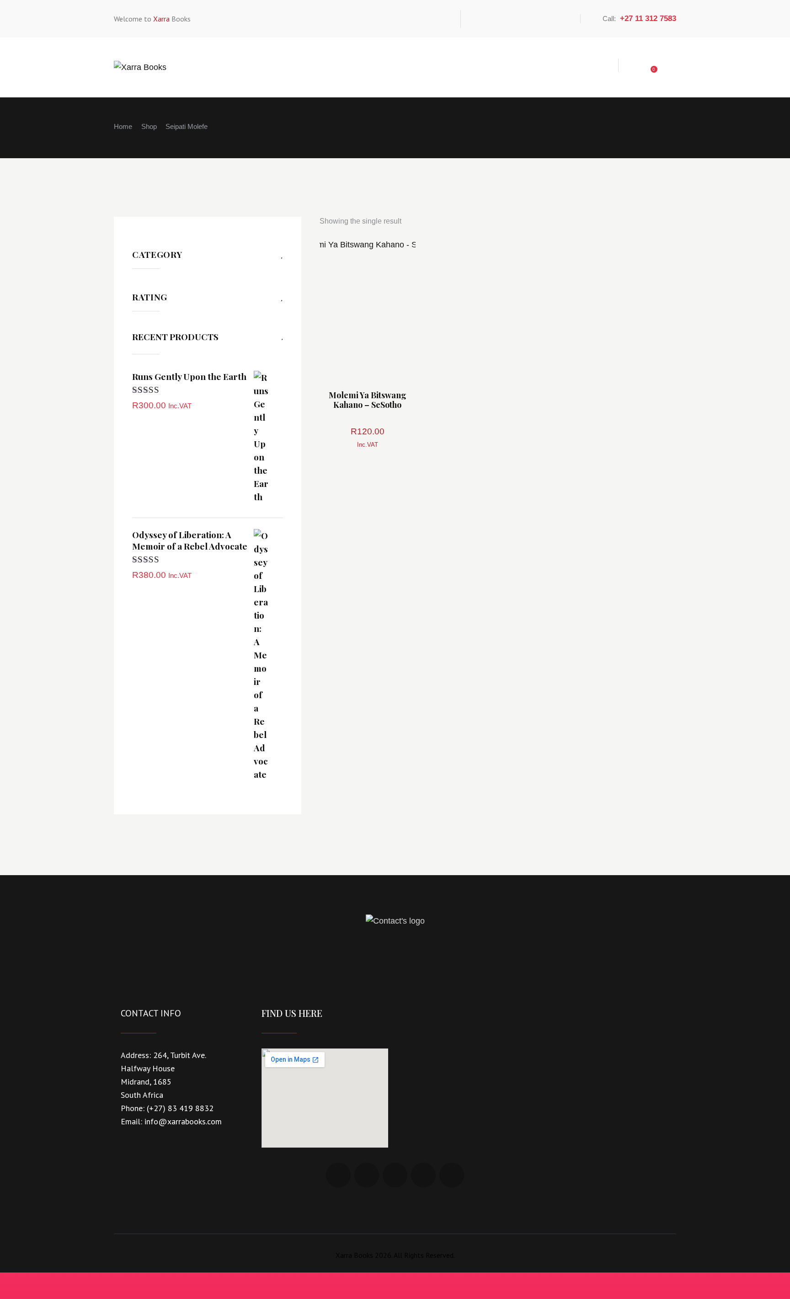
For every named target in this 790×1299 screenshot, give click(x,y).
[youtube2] (562, 18)
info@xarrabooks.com (183, 1121)
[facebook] (478, 18)
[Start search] (667, 66)
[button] (342, 308)
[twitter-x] (520, 18)
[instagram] (541, 18)
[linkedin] (499, 18)
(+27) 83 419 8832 (180, 1108)
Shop (149, 126)
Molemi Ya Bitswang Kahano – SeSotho (367, 399)
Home (123, 126)
